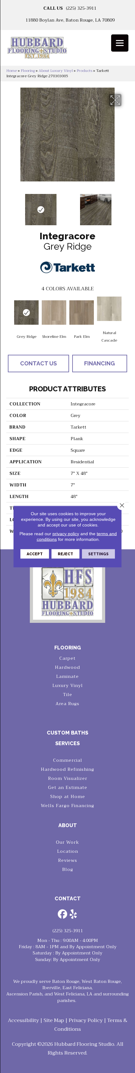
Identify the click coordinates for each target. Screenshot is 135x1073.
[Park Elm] (81, 312)
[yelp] (73, 915)
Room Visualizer (67, 778)
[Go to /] (67, 50)
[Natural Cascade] (109, 309)
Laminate (67, 676)
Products (84, 71)
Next (125, 206)
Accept (35, 554)
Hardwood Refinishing (67, 769)
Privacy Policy (86, 1020)
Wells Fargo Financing (67, 805)
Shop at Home (67, 796)
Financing (99, 363)
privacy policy (65, 533)
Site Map (54, 1020)
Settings (98, 554)
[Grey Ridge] (26, 312)
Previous (9, 206)
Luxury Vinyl (67, 685)
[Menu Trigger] (119, 43)
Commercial (67, 760)
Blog (67, 869)
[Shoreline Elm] (54, 312)
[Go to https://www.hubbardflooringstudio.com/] (67, 591)
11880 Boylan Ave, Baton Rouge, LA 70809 (70, 20)
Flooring (28, 71)
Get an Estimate (67, 787)
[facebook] (62, 915)
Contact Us (38, 363)
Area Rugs (67, 703)
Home (11, 71)
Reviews (67, 860)
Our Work (67, 842)
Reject (65, 554)
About (67, 825)
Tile (67, 694)
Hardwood (67, 667)
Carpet (67, 658)
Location (67, 851)
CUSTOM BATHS (67, 733)
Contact (68, 899)
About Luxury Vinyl (56, 71)
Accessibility (23, 1020)
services (67, 743)
